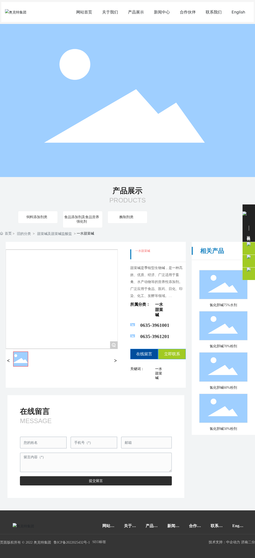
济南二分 (248, 542)
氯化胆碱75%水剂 (223, 305)
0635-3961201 (154, 336)
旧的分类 (24, 233)
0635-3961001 (154, 325)
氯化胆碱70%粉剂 (223, 346)
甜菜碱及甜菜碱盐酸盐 (54, 233)
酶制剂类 (126, 217)
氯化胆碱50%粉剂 (223, 429)
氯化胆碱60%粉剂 (223, 387)
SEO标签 (99, 542)
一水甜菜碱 (159, 309)
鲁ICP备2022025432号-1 (72, 542)
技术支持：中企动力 (224, 542)
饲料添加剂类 (36, 217)
